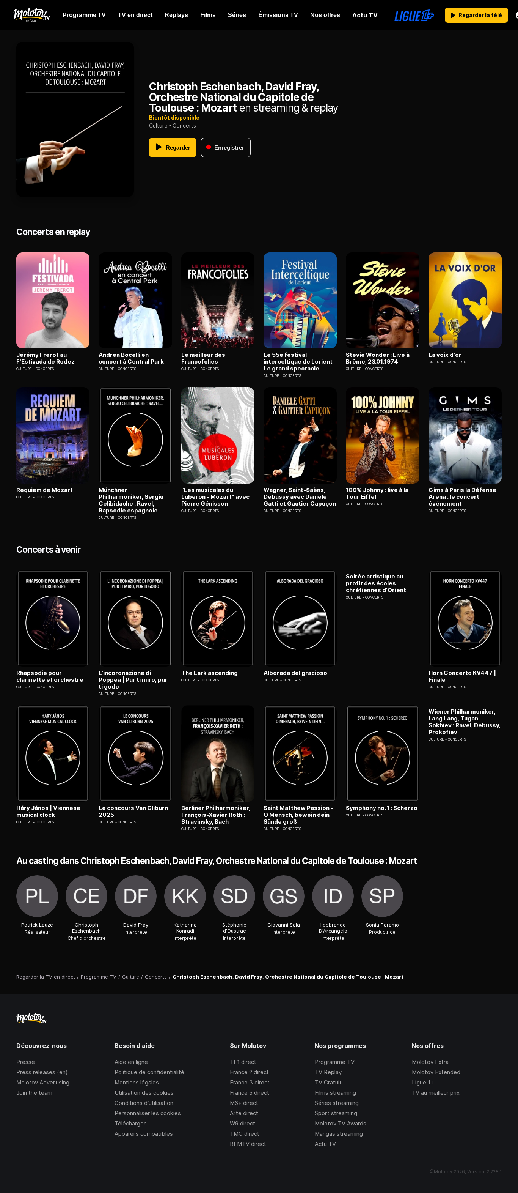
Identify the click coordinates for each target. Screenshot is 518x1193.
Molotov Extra (430, 1061)
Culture (158, 125)
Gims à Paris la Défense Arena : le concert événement (462, 497)
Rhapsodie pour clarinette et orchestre (49, 676)
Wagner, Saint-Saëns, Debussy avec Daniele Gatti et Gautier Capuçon (300, 497)
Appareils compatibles (144, 1133)
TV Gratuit (328, 1082)
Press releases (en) (42, 1072)
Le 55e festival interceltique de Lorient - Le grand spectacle (300, 361)
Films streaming (335, 1092)
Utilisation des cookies (144, 1092)
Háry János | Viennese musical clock (48, 811)
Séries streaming (337, 1102)
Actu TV (325, 1143)
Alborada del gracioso (295, 673)
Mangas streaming (339, 1133)
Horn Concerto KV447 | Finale (462, 676)
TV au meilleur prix (436, 1092)
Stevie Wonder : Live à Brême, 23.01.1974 (378, 358)
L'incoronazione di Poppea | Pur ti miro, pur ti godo (133, 680)
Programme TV (335, 1061)
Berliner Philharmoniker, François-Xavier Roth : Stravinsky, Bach (215, 815)
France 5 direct (249, 1092)
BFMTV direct (248, 1143)
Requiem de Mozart (44, 490)
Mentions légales (137, 1082)
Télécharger (130, 1123)
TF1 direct (243, 1061)
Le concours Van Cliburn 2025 (133, 811)
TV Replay (328, 1072)
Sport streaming (336, 1113)
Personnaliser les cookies (148, 1113)
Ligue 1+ (423, 1082)
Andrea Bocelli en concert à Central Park (131, 358)
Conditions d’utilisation (144, 1102)
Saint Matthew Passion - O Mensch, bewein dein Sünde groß (298, 815)
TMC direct (244, 1133)
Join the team (34, 1092)
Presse (25, 1061)
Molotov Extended (436, 1072)
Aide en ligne (131, 1061)
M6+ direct (244, 1102)
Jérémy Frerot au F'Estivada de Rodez (45, 358)
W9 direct (242, 1123)
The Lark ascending (209, 673)
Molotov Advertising (42, 1082)
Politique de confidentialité (149, 1072)
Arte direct (244, 1113)
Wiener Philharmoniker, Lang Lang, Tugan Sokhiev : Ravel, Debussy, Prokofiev (465, 722)
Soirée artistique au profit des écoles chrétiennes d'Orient (376, 583)
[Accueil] (31, 15)
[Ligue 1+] (414, 15)
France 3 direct (250, 1082)
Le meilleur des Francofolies (203, 358)
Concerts (184, 125)
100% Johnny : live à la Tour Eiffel (377, 493)
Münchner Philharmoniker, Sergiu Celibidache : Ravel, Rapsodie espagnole (131, 500)
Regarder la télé (480, 15)
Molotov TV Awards (340, 1123)
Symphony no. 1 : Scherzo (382, 808)
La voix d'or (445, 354)
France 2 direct (249, 1072)
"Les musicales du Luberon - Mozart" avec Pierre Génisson (215, 497)
